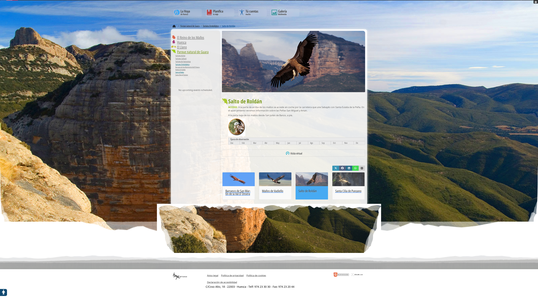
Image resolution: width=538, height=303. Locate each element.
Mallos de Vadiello (180, 69)
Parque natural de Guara (193, 51)
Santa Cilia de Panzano (181, 75)
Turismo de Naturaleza (183, 61)
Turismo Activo (180, 55)
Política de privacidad (232, 275)
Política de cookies (256, 275)
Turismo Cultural (180, 58)
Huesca (181, 42)
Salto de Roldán (179, 72)
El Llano (182, 47)
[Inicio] (174, 26)
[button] (335, 168)
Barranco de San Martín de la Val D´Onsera (187, 67)
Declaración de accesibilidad (222, 282)
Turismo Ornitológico (182, 64)
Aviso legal (212, 275)
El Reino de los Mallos (190, 37)
